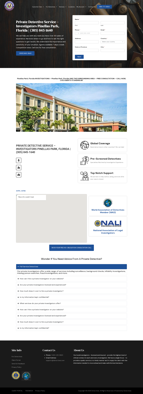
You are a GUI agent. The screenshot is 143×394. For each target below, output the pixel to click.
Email (103, 30)
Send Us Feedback (18, 364)
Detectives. (95, 391)
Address (78, 38)
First (76, 25)
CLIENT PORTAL (17, 391)
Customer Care (37, 7)
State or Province (81, 47)
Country (104, 38)
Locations (71, 7)
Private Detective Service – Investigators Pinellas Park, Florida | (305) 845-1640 (37, 26)
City (103, 47)
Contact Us (92, 7)
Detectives (127, 391)
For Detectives (50, 7)
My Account (80, 7)
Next (79, 57)
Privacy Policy (16, 367)
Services (61, 7)
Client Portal (16, 360)
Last (102, 25)
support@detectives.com (55, 360)
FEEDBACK (29, 391)
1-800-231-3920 (57, 355)
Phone (77, 30)
